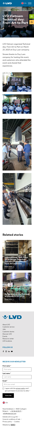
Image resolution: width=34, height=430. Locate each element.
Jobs (4, 329)
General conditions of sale (11, 419)
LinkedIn (9, 351)
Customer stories (8, 332)
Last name (6, 373)
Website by (6, 425)
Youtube (12, 351)
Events (5, 336)
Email (4, 381)
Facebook (3, 351)
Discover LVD (7, 334)
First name (6, 366)
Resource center (8, 339)
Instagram (6, 351)
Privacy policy (7, 422)
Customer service (8, 327)
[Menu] (29, 3)
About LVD (6, 324)
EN (25, 3)
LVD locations (7, 341)
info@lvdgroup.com (9, 413)
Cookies (17, 422)
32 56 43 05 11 (16, 411)
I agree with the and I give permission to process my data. (17, 389)
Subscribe (8, 395)
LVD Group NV (13, 417)
